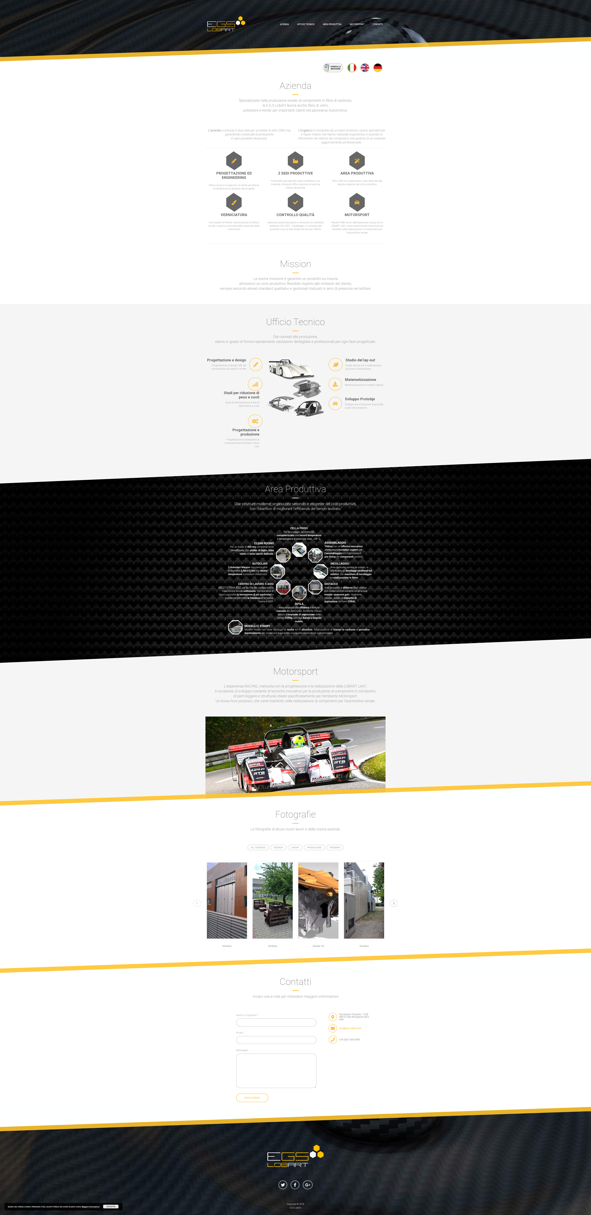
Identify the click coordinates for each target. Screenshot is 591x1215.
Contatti (377, 24)
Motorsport (357, 24)
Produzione (314, 847)
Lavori (295, 847)
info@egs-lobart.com (350, 1028)
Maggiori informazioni (91, 1206)
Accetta (111, 1206)
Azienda (284, 24)
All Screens (258, 847)
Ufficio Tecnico (306, 24)
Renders (335, 847)
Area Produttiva (332, 24)
